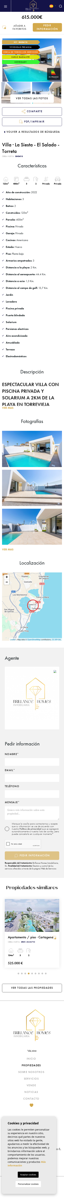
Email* (10, 770)
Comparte (34, 111)
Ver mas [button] (7, 549)
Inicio (31, 1058)
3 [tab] (25, 973)
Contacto (31, 1098)
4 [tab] (29, 973)
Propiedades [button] (31, 1065)
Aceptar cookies (28, 1174)
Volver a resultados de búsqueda (33, 132)
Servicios (31, 1078)
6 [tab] (35, 973)
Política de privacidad (30, 829)
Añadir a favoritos (19, 27)
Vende (31, 1085)
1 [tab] (18, 973)
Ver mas (7, 408)
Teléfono (12, 786)
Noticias (31, 1092)
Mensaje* (12, 802)
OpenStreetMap (33, 639)
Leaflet (13, 639)
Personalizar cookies (28, 1184)
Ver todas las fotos (32, 98)
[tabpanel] (32, 933)
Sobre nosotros (31, 1072)
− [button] (7, 582)
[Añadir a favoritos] (54, 938)
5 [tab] (32, 973)
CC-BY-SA (56, 639)
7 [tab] (39, 973)
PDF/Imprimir (34, 121)
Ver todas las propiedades (32, 988)
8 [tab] (42, 973)
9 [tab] (46, 973)
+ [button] (7, 577)
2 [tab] (22, 973)
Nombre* (12, 754)
